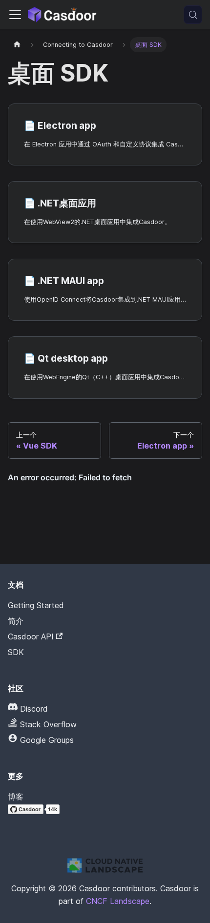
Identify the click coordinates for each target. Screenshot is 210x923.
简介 (15, 621)
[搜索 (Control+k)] (193, 14)
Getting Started (36, 605)
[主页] (17, 44)
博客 (15, 796)
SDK (16, 652)
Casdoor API (31, 636)
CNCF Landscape (117, 901)
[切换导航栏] (15, 14)
